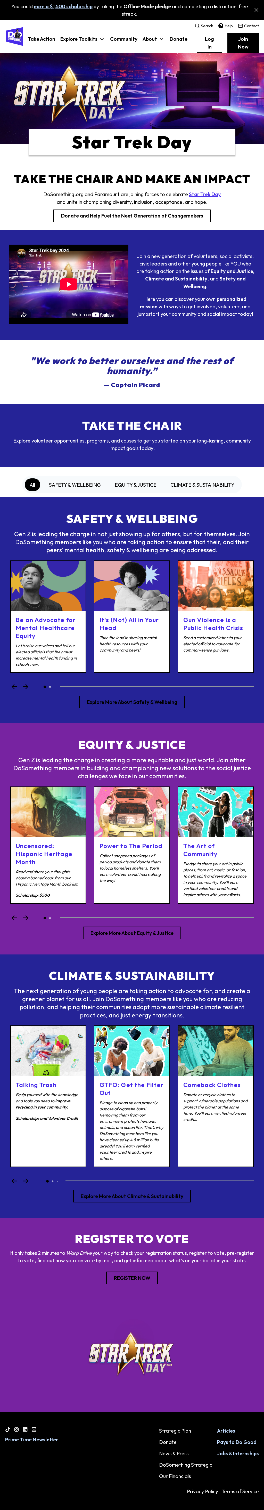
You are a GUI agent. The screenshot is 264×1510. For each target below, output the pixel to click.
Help (229, 25)
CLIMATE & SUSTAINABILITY (202, 484)
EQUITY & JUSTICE (135, 484)
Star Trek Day (205, 194)
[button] (82, 41)
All (32, 484)
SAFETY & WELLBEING (75, 484)
